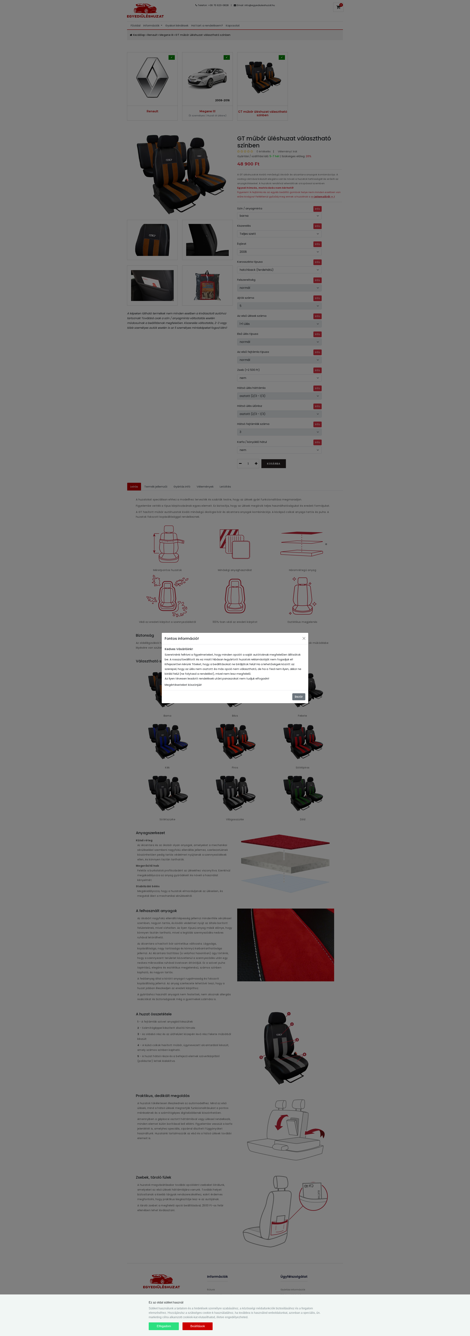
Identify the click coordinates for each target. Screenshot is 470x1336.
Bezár (299, 697)
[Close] (304, 638)
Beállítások (197, 1326)
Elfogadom (164, 1326)
